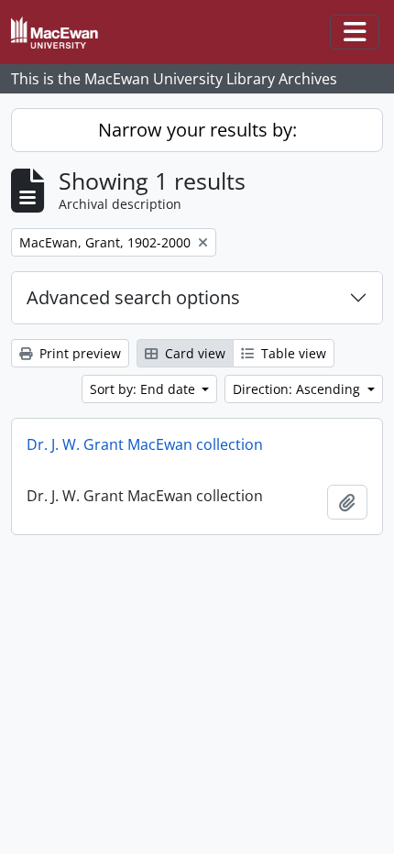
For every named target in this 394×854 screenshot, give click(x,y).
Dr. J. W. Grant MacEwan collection (145, 444)
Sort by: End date (144, 389)
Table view (291, 353)
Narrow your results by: (197, 129)
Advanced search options (133, 297)
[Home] (62, 32)
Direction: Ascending (298, 389)
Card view (193, 353)
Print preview (78, 353)
